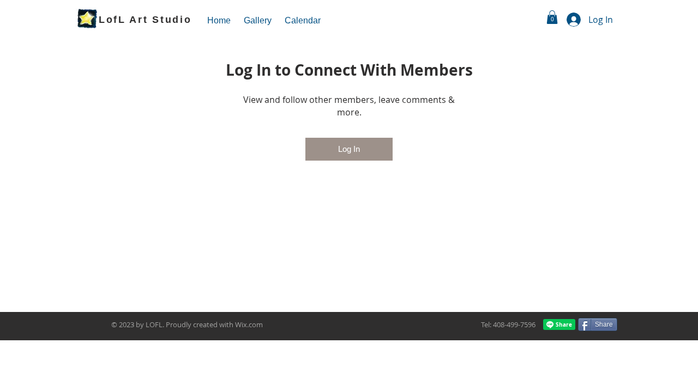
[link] (552, 17)
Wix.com (249, 324)
